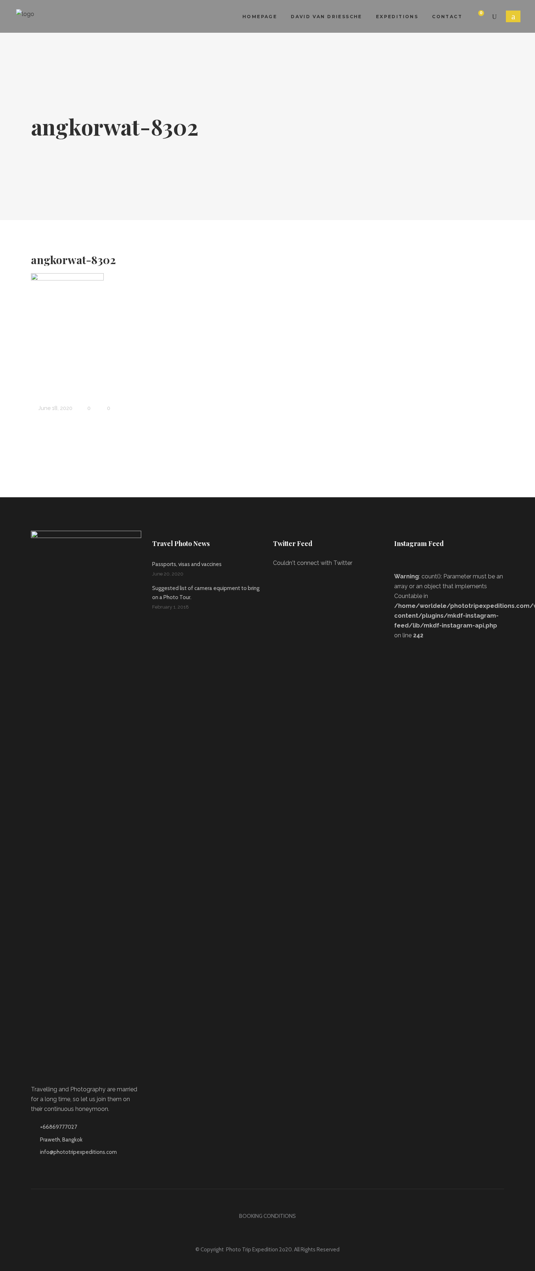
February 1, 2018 (170, 607)
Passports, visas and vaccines (187, 564)
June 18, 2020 (54, 408)
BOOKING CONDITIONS (267, 1216)
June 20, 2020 (167, 574)
